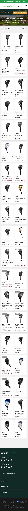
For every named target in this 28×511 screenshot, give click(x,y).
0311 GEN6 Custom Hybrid (6, 371)
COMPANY (4, 492)
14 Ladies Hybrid (19, 434)
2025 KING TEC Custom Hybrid (19, 284)
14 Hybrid (4, 434)
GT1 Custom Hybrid (7, 114)
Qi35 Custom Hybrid (7, 284)
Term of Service (12, 502)
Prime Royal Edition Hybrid (20, 198)
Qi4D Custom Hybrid (7, 49)
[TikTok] (9, 460)
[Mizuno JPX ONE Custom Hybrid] (7, 189)
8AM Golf (21, 505)
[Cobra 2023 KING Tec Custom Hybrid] (20, 126)
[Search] (21, 6)
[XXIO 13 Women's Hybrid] (7, 404)
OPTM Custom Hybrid (20, 219)
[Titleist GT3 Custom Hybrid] (7, 126)
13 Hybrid (17, 370)
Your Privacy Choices (22, 502)
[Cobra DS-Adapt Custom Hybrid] (7, 231)
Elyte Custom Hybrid (7, 178)
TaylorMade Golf (6, 47)
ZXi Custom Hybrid (19, 178)
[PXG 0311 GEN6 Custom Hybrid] (7, 361)
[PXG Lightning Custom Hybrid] (20, 382)
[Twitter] (5, 460)
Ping (16, 68)
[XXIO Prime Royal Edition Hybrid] (20, 189)
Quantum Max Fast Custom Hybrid (19, 414)
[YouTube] (9, 467)
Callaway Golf (19, 90)
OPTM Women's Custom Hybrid (19, 349)
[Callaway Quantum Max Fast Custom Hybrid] (20, 404)
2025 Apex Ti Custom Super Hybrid (7, 263)
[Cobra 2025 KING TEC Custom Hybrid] (20, 274)
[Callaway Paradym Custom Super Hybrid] (20, 296)
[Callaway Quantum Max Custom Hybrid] (20, 105)
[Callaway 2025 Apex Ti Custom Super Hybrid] (7, 253)
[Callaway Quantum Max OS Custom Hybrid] (20, 83)
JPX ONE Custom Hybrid (6, 198)
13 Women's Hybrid (6, 413)
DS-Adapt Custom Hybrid (6, 241)
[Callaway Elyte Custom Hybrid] (7, 169)
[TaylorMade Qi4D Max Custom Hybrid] (20, 39)
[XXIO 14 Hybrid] (7, 425)
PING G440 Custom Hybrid (20, 71)
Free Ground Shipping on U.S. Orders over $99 (14, 1)
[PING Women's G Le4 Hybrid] (7, 147)
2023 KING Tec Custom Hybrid (19, 136)
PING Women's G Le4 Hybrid (7, 157)
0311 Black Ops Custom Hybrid (5, 349)
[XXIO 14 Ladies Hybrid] (20, 425)
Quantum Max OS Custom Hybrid (19, 93)
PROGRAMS (4, 487)
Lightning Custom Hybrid (19, 392)
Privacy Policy (4, 502)
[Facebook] (2, 460)
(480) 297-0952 (5, 12)
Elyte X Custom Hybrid (5, 220)
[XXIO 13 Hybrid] (20, 361)
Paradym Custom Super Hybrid (19, 306)
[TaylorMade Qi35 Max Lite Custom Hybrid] (7, 317)
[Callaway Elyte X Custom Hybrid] (7, 210)
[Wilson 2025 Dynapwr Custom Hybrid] (20, 147)
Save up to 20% (19, 12)
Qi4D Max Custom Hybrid (19, 49)
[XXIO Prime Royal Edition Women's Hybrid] (20, 231)
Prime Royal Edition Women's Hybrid (20, 241)
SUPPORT (4, 481)
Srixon (17, 176)
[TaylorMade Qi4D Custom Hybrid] (7, 39)
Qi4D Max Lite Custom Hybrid (5, 72)
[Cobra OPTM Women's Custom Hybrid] (20, 339)
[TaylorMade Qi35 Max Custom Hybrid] (20, 317)
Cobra (17, 133)
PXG (3, 347)
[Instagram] (7, 460)
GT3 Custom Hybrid (7, 135)
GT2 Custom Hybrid (7, 92)
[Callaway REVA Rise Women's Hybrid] (7, 296)
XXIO (16, 196)
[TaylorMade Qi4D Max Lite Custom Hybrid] (7, 61)
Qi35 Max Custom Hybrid (19, 328)
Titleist (4, 90)
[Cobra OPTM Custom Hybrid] (20, 210)
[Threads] (12, 460)
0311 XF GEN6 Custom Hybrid (7, 392)
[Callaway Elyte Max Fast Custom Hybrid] (20, 253)
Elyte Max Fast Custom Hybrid (18, 263)
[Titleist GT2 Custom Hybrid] (7, 83)
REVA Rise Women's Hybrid (7, 306)
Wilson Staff (19, 155)
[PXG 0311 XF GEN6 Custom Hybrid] (7, 382)
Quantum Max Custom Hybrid (18, 114)
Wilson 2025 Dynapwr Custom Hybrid (20, 157)
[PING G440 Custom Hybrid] (20, 61)
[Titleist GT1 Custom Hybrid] (7, 105)
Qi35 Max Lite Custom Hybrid (7, 328)
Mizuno (4, 196)
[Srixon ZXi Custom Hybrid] (20, 169)
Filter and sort (6, 29)
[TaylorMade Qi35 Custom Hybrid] (7, 274)
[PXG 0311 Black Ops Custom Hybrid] (7, 339)
